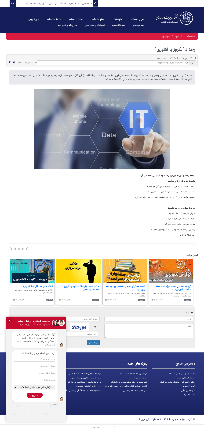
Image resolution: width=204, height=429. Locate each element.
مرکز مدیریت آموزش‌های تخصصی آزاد (41, 3)
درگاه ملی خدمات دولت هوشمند (133, 373)
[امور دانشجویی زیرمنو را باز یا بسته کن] (108, 25)
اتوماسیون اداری (188, 390)
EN (12, 3)
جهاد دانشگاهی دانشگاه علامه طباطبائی (84, 373)
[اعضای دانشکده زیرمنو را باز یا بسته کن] (87, 19)
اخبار (177, 36)
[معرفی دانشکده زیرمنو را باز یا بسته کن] (127, 19)
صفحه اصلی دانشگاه (83, 3)
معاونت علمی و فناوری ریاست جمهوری (85, 378)
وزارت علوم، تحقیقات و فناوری (88, 386)
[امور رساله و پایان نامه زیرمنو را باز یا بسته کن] (53, 25)
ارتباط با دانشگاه (66, 3)
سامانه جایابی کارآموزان (137, 378)
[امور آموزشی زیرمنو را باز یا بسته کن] (24, 19)
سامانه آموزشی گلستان (185, 378)
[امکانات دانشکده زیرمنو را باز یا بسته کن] (42, 19)
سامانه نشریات (188, 394)
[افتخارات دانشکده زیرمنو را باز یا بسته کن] (64, 19)
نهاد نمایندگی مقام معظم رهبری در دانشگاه (129, 382)
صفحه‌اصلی (189, 36)
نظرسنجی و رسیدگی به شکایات (181, 373)
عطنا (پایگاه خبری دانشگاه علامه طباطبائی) (177, 382)
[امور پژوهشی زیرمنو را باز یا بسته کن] (129, 25)
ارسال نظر (93, 342)
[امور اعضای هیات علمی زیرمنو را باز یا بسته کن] (81, 25)
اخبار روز (166, 36)
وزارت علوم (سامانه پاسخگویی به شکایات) (84, 382)
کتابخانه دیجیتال (188, 386)
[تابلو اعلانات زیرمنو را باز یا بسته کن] (108, 19)
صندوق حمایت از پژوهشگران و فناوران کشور (82, 390)
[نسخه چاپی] (14, 62)
